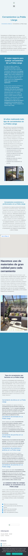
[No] (26, 551)
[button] (14, 6)
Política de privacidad (17, 553)
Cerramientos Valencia (6, 23)
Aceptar (8, 553)
